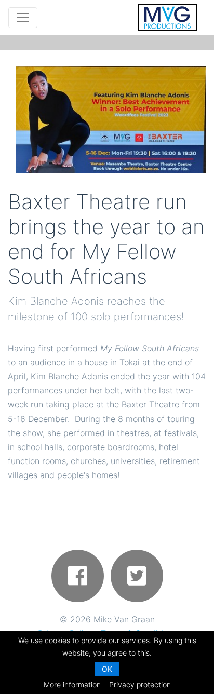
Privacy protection (140, 684)
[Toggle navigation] (22, 17)
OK (107, 668)
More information (72, 684)
